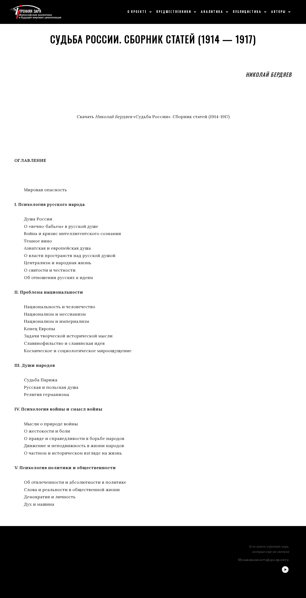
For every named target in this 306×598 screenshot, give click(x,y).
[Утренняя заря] (35, 12)
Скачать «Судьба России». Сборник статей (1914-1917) (153, 116)
